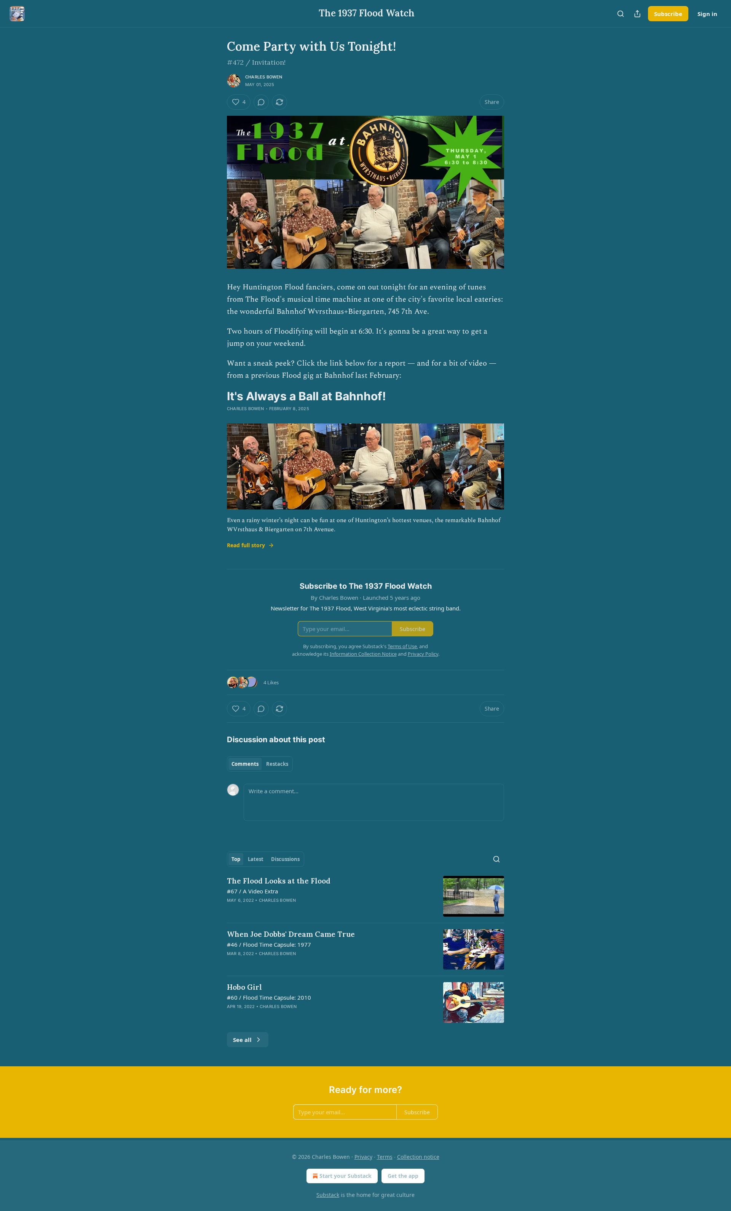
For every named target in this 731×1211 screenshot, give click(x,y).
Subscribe (668, 14)
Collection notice (418, 1156)
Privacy (363, 1156)
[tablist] (260, 764)
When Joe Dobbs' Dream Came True (291, 934)
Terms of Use (402, 646)
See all (242, 1039)
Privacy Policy (423, 653)
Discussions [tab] (285, 859)
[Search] (620, 13)
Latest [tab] (255, 859)
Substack (327, 1194)
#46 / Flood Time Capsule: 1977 (269, 944)
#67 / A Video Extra (252, 891)
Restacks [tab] (277, 763)
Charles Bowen (264, 77)
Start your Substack (345, 1175)
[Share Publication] (637, 13)
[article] (365, 896)
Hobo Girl (244, 987)
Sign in (707, 14)
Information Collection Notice (363, 653)
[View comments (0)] (261, 102)
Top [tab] (235, 859)
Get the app (403, 1175)
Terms (385, 1156)
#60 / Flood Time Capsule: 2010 (269, 997)
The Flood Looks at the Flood (278, 880)
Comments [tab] (245, 763)
